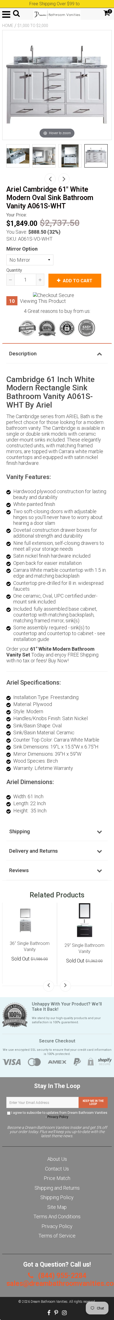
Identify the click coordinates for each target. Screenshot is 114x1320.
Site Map (57, 1207)
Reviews (19, 870)
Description (23, 353)
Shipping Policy (57, 1197)
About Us (57, 1159)
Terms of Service (57, 1236)
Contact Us (57, 1169)
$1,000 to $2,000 (32, 25)
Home (7, 25)
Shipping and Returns (57, 1188)
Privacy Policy (57, 1117)
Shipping (19, 831)
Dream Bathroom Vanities (49, 1302)
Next (63, 178)
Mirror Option (22, 249)
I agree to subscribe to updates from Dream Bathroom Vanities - (59, 1115)
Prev (50, 178)
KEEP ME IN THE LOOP (93, 1102)
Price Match (57, 1178)
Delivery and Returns (33, 851)
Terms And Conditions (57, 1216)
